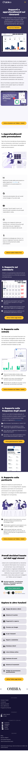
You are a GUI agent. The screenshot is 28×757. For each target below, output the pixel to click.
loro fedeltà (18, 420)
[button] (1, 689)
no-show (15, 182)
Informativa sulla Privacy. (7, 745)
